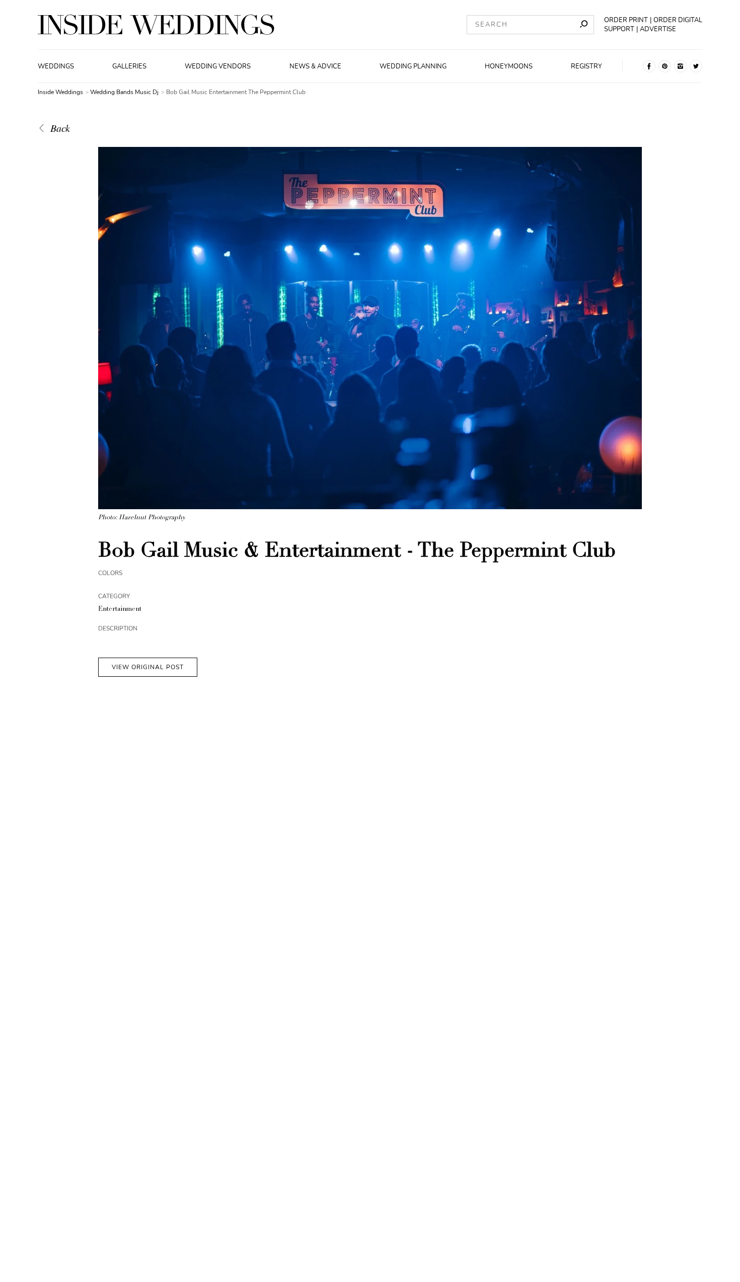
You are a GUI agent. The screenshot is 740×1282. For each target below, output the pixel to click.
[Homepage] (156, 25)
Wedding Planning (413, 66)
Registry (586, 66)
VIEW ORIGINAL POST (148, 667)
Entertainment (119, 609)
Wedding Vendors (218, 66)
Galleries (129, 66)
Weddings (56, 66)
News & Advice (315, 66)
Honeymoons (509, 66)
